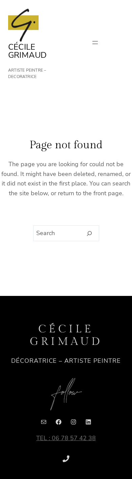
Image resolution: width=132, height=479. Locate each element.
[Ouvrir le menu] (95, 43)
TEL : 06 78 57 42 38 (66, 438)
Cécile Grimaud (27, 51)
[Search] (89, 233)
